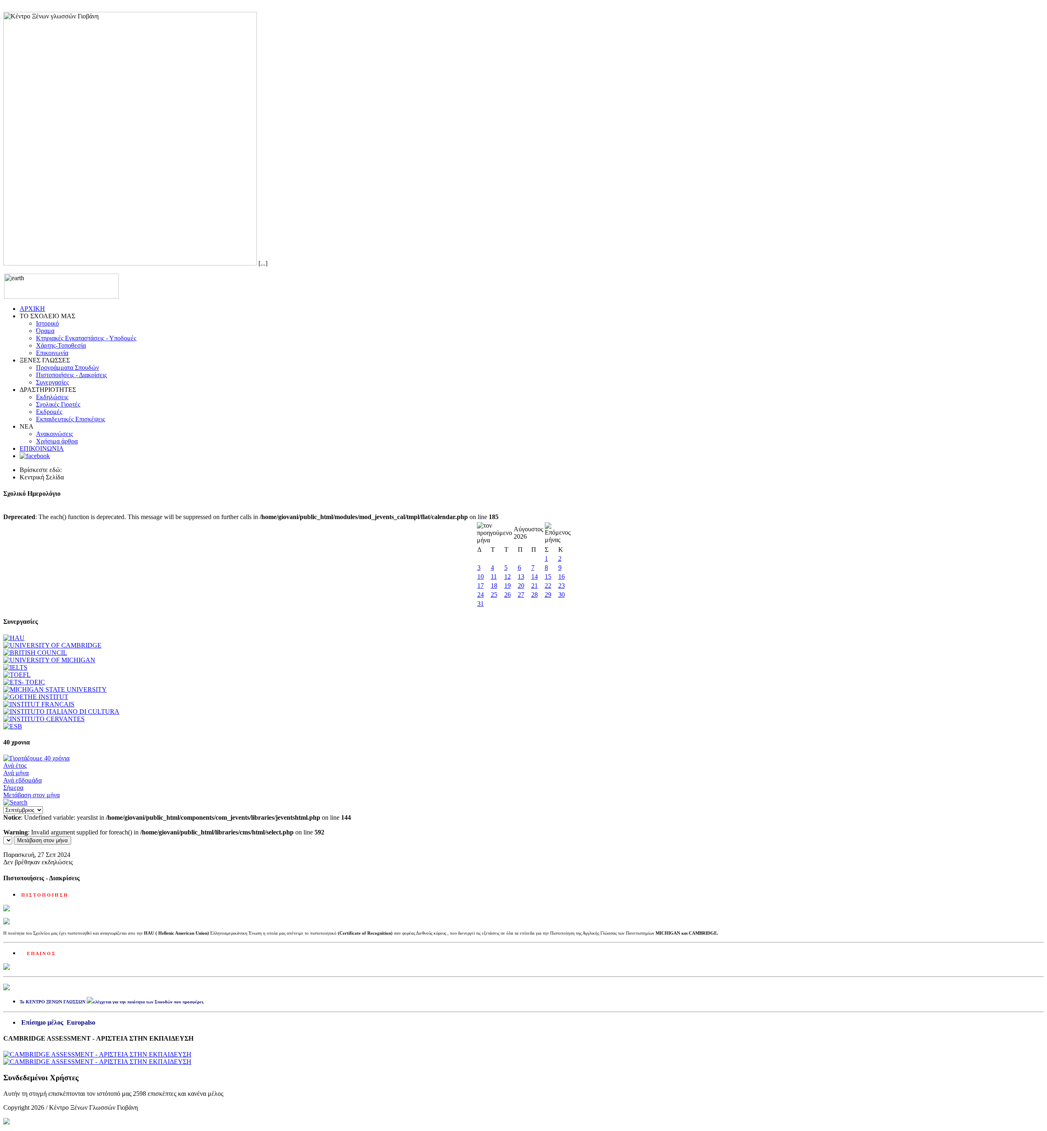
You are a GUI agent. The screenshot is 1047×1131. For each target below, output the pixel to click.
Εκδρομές (49, 411)
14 (534, 576)
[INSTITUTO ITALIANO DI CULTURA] (61, 711)
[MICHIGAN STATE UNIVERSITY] (55, 689)
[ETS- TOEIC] (24, 682)
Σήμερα (13, 787)
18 (494, 585)
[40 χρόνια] (36, 758)
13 (521, 576)
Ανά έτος (15, 765)
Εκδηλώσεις (52, 396)
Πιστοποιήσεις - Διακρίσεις (71, 374)
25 (494, 594)
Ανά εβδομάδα (22, 780)
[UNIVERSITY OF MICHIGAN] (49, 660)
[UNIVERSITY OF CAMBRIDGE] (52, 645)
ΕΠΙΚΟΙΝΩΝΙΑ (42, 448)
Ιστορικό (47, 323)
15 (548, 576)
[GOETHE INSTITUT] (35, 696)
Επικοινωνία (52, 352)
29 (548, 594)
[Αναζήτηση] (15, 802)
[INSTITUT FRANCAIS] (38, 704)
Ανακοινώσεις (54, 433)
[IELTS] (15, 667)
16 (561, 576)
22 (548, 585)
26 (507, 594)
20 (521, 585)
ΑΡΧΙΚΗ (32, 308)
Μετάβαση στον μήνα (31, 794)
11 (494, 576)
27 (521, 594)
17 (480, 585)
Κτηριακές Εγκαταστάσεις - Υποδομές (86, 338)
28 (534, 594)
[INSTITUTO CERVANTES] (44, 718)
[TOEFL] (17, 674)
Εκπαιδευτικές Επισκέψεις (70, 419)
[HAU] (14, 637)
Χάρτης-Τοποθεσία (61, 345)
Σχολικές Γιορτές (58, 404)
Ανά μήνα (16, 772)
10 (480, 576)
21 (534, 585)
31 (480, 603)
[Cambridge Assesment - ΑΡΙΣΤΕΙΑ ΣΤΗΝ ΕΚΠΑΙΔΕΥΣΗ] (97, 1054)
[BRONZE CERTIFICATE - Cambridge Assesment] (97, 1061)
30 (561, 594)
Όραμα (45, 330)
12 (507, 576)
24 (480, 594)
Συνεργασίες (52, 382)
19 (507, 585)
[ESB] (12, 726)
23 (561, 585)
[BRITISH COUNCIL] (35, 652)
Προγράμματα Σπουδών (67, 367)
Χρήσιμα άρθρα (57, 441)
